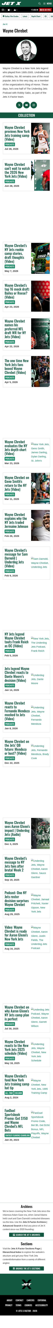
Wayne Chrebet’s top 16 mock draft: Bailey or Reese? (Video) (17, 291)
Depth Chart (35, 16)
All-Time (9, 1093)
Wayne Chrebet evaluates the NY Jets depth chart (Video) (16, 447)
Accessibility (41, 1305)
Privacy (8, 1305)
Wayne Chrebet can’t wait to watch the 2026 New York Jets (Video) (17, 170)
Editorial (42, 1300)
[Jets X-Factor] (12, 3)
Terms (18, 1305)
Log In (35, 9)
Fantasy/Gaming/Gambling (17, 1135)
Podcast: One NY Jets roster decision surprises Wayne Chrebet (17, 898)
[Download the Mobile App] (3, 10)
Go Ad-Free (46, 9)
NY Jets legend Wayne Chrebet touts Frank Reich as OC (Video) (16, 639)
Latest (25, 16)
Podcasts (9, 144)
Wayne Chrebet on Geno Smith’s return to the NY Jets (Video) (17, 483)
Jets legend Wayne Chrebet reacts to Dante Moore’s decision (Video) (17, 674)
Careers (30, 1300)
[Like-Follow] (15, 10)
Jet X (5, 24)
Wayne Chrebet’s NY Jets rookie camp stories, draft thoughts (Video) (16, 253)
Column (18, 1093)
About (9, 1300)
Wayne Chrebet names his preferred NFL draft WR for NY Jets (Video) (15, 328)
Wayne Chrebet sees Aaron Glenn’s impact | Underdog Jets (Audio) (17, 828)
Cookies (28, 1305)
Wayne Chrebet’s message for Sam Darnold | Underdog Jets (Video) (16, 557)
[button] (4, 10)
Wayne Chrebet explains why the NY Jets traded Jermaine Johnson (16, 520)
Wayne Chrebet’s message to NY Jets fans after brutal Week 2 (16, 864)
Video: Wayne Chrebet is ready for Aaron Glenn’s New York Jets (16, 933)
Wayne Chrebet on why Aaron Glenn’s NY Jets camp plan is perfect (17, 1012)
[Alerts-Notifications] (9, 10)
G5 (46, 16)
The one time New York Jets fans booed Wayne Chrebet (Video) (17, 366)
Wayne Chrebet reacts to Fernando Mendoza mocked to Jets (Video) (17, 710)
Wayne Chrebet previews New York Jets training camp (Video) (17, 133)
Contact (19, 1300)
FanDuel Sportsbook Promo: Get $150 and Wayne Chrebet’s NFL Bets (16, 1120)
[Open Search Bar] (39, 3)
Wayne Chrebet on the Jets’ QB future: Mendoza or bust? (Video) (17, 747)
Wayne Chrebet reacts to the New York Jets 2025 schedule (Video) (16, 1047)
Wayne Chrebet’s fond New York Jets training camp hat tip (17, 1081)
